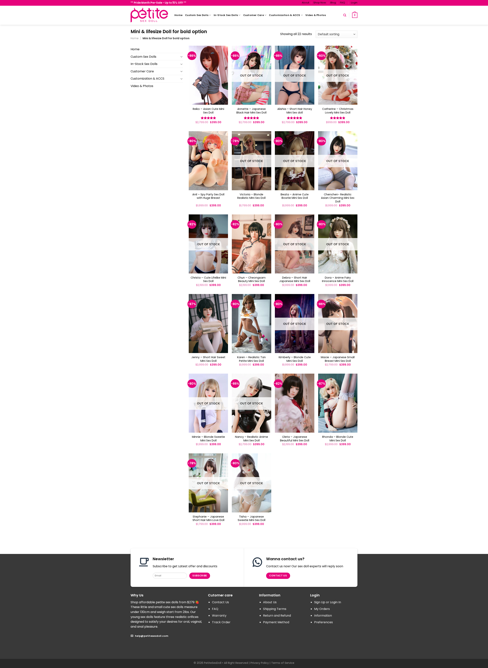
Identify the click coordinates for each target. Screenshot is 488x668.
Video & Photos (315, 15)
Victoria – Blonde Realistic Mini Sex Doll (251, 196)
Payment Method (276, 622)
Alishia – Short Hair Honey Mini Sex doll (294, 110)
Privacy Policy (259, 663)
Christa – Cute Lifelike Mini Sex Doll (208, 279)
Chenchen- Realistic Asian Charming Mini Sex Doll (337, 198)
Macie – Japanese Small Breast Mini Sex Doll (338, 359)
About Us (270, 602)
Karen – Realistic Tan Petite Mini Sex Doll (251, 359)
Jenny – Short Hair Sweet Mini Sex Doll (208, 359)
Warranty (219, 615)
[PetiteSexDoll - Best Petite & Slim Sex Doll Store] (150, 15)
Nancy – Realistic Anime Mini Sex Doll (251, 438)
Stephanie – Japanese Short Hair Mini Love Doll (208, 518)
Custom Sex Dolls (196, 15)
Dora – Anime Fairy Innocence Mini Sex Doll (337, 279)
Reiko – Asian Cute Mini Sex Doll (208, 110)
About (305, 2)
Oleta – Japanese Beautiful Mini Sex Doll (294, 438)
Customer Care (253, 15)
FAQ (342, 2)
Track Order (221, 622)
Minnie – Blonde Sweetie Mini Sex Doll (208, 438)
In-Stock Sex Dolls (226, 15)
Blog (333, 2)
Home (178, 15)
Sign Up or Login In (327, 602)
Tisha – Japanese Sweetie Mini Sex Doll (251, 518)
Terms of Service (282, 663)
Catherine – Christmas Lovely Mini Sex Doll (337, 110)
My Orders (322, 609)
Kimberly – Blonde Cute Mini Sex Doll (295, 359)
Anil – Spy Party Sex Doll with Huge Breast (208, 196)
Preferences (323, 622)
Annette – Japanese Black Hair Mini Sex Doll (251, 110)
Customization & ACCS (284, 15)
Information (323, 615)
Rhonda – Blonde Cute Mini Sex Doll (337, 438)
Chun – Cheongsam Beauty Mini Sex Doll (252, 279)
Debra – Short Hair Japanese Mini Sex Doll (294, 279)
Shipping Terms (274, 609)
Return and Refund (277, 615)
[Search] (344, 15)
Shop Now (319, 2)
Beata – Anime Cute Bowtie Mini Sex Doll (295, 196)
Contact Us (220, 602)
